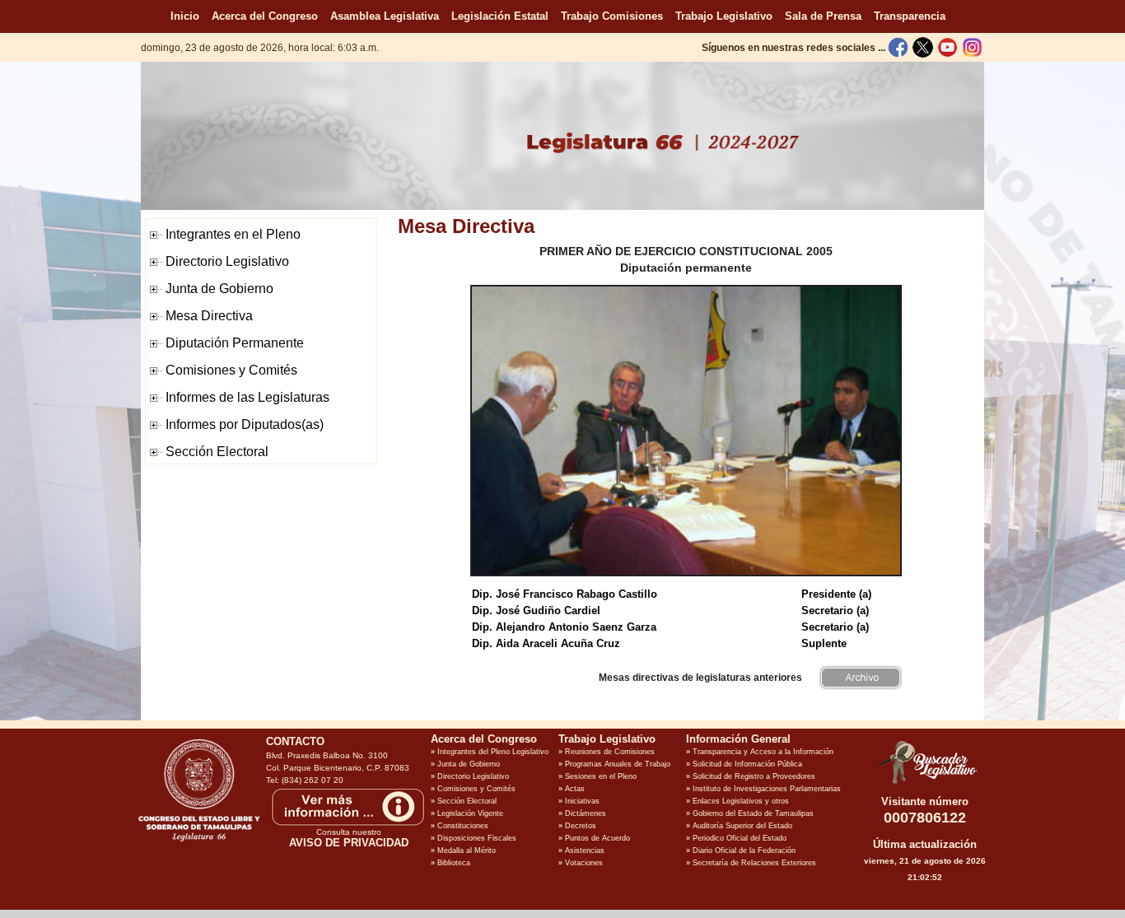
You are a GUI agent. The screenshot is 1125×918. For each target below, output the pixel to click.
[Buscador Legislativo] (925, 784)
